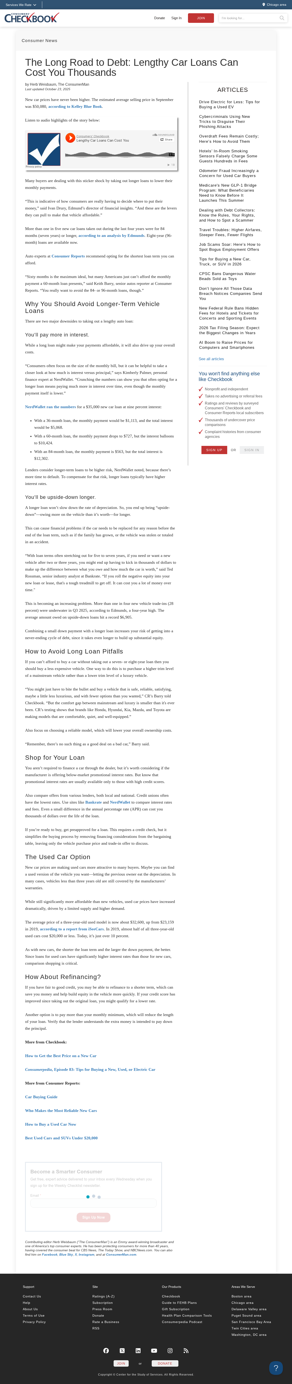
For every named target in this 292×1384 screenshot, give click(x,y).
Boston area (242, 1296)
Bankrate (93, 802)
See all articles (211, 359)
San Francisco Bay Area (251, 1322)
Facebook (49, 1254)
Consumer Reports (68, 256)
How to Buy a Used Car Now (53, 1124)
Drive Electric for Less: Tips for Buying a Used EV (229, 104)
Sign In (176, 18)
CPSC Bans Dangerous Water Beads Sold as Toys (227, 276)
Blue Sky (66, 1254)
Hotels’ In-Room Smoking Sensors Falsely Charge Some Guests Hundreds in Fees (228, 156)
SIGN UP (214, 450)
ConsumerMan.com (121, 1254)
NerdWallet (120, 802)
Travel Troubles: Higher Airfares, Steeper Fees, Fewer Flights (230, 232)
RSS (95, 1328)
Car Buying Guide (41, 1097)
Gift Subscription (176, 1309)
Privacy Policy (34, 1322)
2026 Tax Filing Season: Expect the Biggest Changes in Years (229, 330)
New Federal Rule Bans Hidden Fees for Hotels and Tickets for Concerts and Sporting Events (229, 313)
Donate (159, 18)
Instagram (86, 1254)
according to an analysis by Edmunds (111, 235)
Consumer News (39, 40)
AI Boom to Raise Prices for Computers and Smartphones (227, 345)
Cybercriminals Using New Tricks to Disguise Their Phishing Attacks (224, 121)
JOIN (121, 1363)
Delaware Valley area (249, 1309)
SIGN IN (251, 450)
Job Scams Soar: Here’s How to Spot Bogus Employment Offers (230, 247)
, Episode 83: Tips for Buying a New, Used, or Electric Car (90, 1069)
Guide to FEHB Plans (179, 1303)
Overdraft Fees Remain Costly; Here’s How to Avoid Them (229, 138)
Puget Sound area (246, 1315)
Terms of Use (34, 1315)
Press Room (102, 1309)
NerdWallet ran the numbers (50, 407)
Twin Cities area (245, 1328)
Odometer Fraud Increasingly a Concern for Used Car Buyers (229, 173)
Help (26, 1303)
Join (201, 18)
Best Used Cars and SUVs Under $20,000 (61, 1138)
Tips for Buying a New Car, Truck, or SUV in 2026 (225, 261)
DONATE (165, 1363)
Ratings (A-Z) (103, 1296)
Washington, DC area (249, 1334)
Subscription (102, 1303)
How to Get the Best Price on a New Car (60, 1055)
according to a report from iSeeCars (72, 929)
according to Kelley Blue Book (75, 106)
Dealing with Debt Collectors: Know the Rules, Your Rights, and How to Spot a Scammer (227, 215)
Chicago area (243, 1303)
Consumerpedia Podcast (182, 1322)
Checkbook (171, 1296)
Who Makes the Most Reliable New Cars (61, 1110)
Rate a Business (105, 1322)
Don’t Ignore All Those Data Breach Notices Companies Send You (230, 293)
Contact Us (32, 1296)
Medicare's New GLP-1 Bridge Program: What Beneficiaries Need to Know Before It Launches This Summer (228, 193)
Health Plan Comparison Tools (187, 1315)
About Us (30, 1309)
